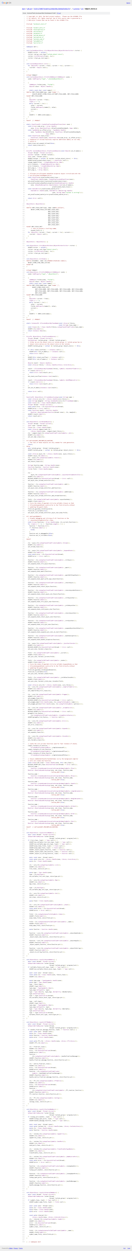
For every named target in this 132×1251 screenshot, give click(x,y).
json (128, 1248)
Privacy (16, 1248)
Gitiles (11, 1248)
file (58, 13)
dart (23, 9)
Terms (21, 1248)
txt (124, 1248)
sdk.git (29, 9)
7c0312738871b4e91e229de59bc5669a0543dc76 (52, 9)
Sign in (128, 3)
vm (82, 9)
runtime (76, 9)
